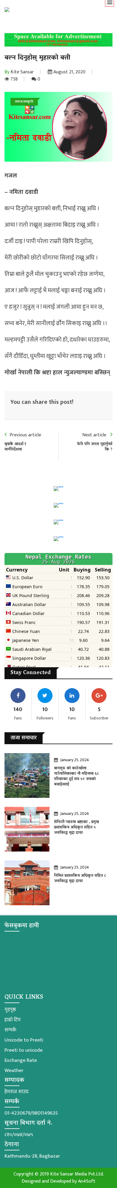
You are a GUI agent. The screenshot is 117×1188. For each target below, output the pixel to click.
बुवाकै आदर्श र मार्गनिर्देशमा (15, 447)
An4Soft (86, 1181)
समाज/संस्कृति (24, 101)
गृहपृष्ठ (10, 1009)
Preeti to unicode (23, 1050)
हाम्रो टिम (12, 1020)
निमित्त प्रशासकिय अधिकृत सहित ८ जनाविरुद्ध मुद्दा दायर (80, 878)
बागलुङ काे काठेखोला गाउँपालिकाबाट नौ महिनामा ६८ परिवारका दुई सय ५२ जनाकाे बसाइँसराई (76, 777)
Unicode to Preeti (23, 1040)
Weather (13, 1070)
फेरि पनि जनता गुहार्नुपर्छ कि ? (94, 447)
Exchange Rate (20, 1060)
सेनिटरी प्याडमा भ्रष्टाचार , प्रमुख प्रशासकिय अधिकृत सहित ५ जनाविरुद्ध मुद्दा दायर (76, 827)
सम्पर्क (10, 1030)
